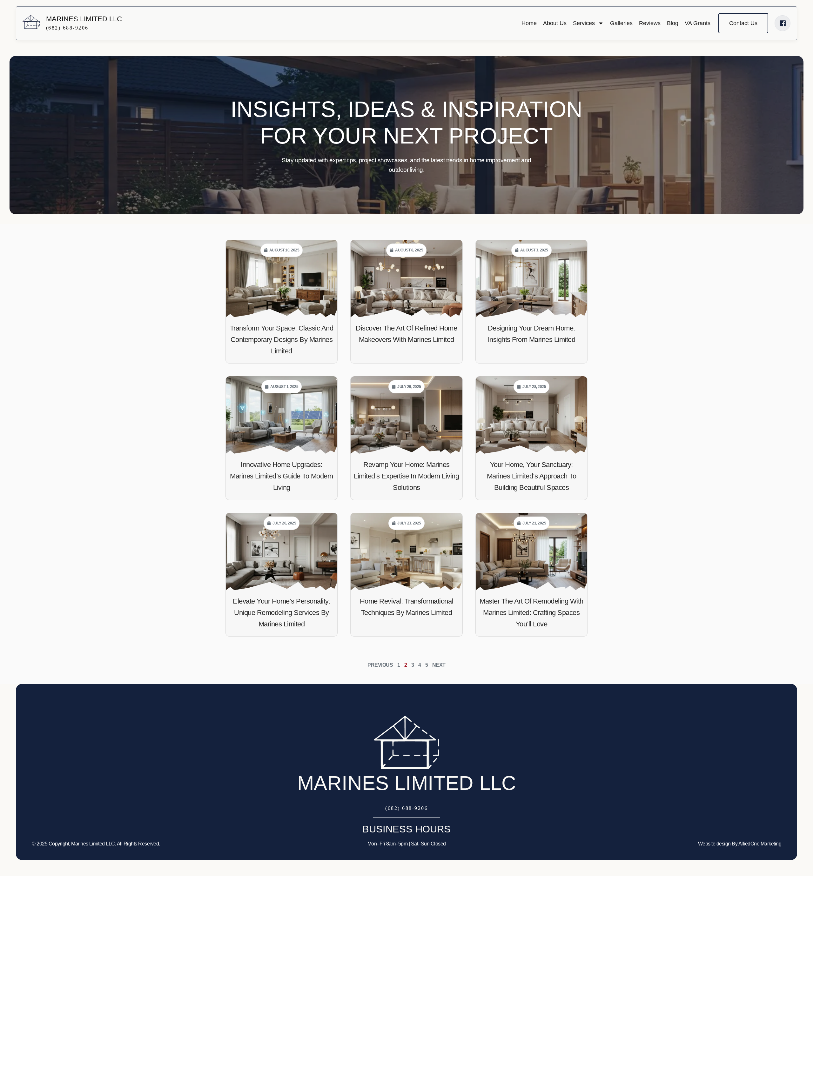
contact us (743, 23)
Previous (380, 665)
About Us (555, 23)
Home (529, 23)
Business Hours (406, 829)
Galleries (621, 23)
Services (584, 23)
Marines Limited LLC (406, 783)
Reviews (650, 23)
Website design (714, 843)
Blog (672, 23)
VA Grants (697, 23)
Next (439, 665)
